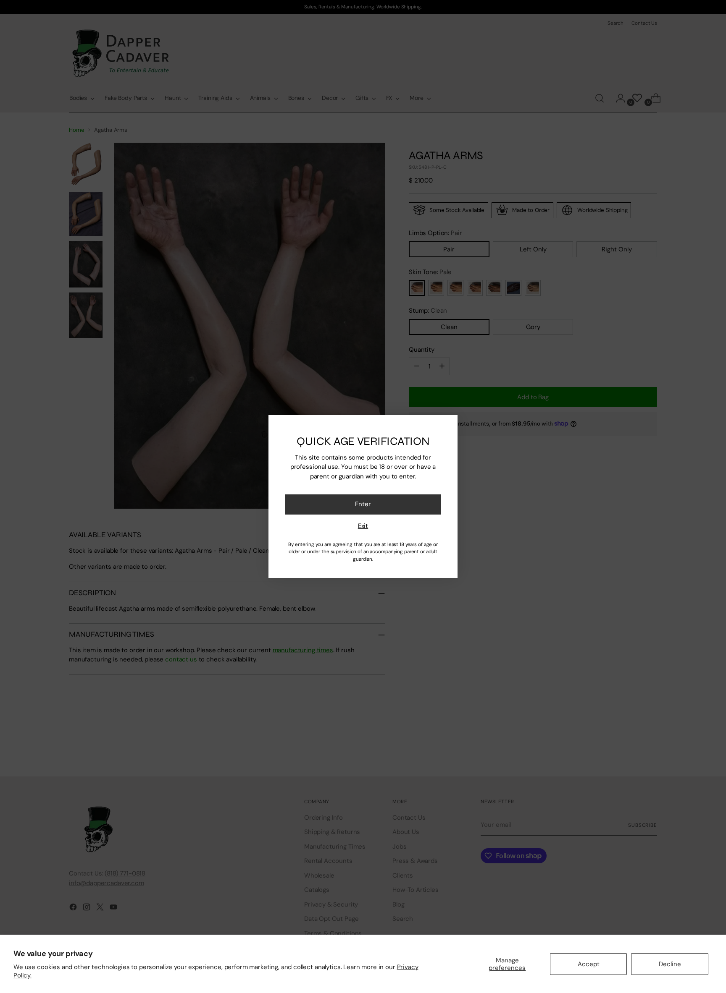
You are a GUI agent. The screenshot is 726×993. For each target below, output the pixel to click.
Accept (589, 964)
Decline (670, 964)
